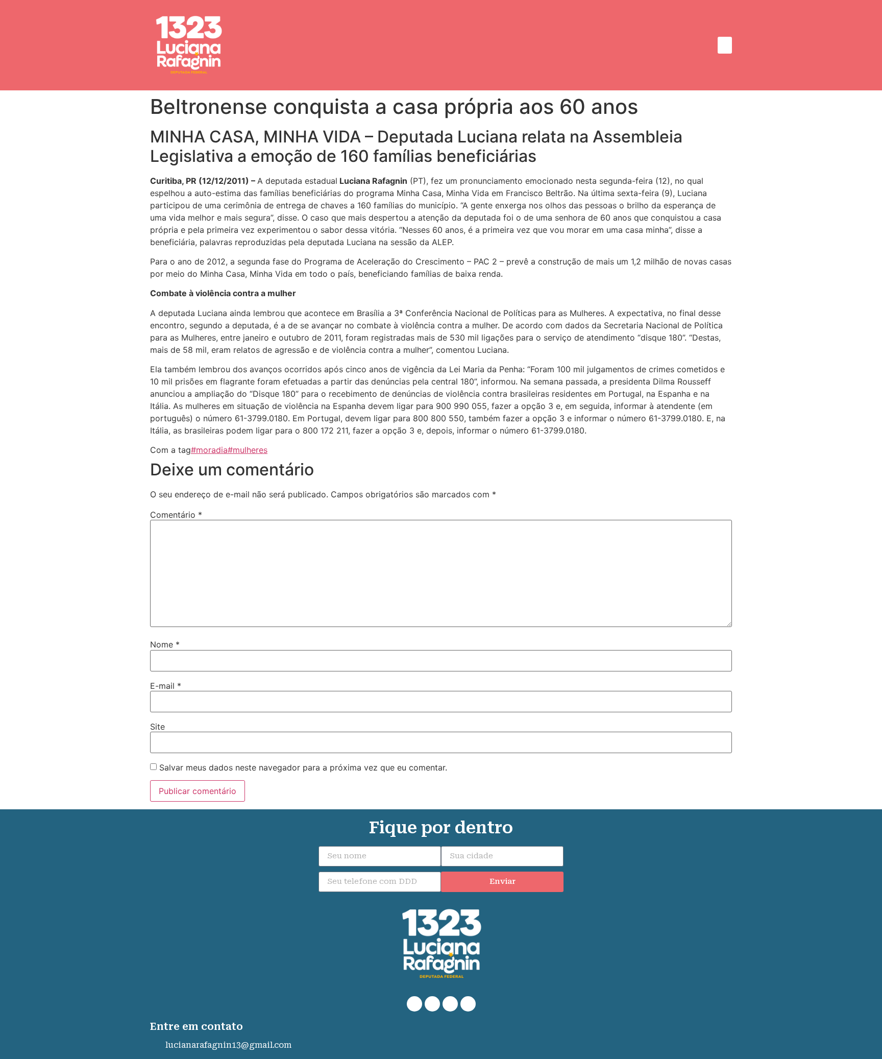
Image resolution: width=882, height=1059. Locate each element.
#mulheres (247, 450)
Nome (165, 644)
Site (157, 727)
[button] (725, 45)
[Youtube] (468, 1004)
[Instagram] (450, 1004)
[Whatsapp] (414, 1004)
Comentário (176, 515)
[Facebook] (432, 1004)
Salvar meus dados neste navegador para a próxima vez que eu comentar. (303, 767)
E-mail (165, 686)
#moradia (209, 450)
